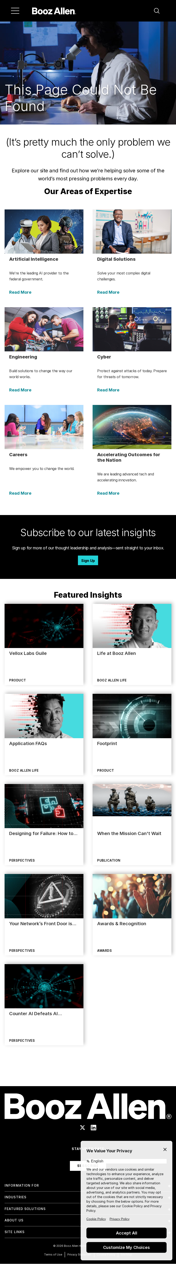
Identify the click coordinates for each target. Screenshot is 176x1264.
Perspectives (22, 860)
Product (17, 680)
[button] (157, 11)
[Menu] (15, 11)
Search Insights (88, 1074)
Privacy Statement (79, 1254)
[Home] (54, 10)
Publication (109, 860)
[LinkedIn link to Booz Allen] (93, 1127)
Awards (104, 950)
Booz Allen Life (112, 680)
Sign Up (88, 560)
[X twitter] (82, 1127)
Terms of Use (53, 1254)
